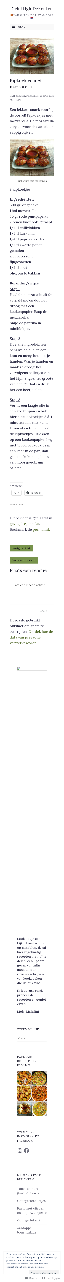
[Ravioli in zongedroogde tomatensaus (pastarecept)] (24, 1078)
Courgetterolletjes (31, 1201)
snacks (33, 523)
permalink (41, 529)
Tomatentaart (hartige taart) (28, 1191)
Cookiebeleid (37, 1266)
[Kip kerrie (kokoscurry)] (39, 1078)
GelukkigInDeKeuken (32, 9)
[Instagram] (20, 1150)
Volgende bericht (24, 560)
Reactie (43, 610)
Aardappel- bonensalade (26, 1230)
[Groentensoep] (39, 1108)
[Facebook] (26, 1150)
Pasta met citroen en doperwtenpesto (32, 1210)
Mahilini (16, 100)
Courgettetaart (28, 1220)
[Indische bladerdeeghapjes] (24, 1108)
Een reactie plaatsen (24, 95)
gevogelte (18, 523)
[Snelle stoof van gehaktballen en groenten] (39, 1093)
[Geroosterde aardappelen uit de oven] (24, 1093)
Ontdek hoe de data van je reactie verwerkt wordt (31, 637)
